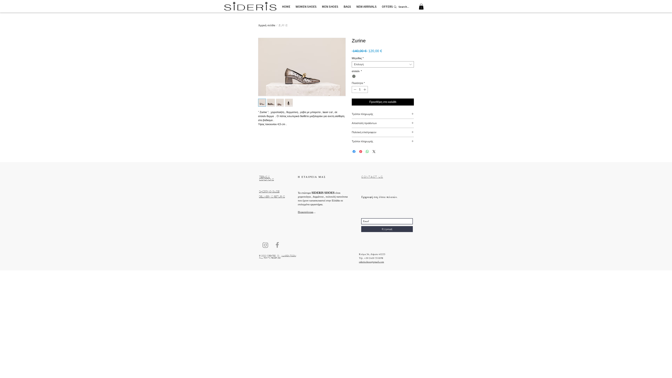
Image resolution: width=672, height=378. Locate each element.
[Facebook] (277, 245)
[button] (306, 7)
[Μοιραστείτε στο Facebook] (354, 151)
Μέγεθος (358, 58)
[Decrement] (354, 89)
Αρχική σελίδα (266, 25)
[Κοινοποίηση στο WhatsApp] (367, 151)
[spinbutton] (360, 89)
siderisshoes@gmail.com (371, 261)
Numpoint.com (288, 255)
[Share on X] (374, 151)
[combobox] (383, 64)
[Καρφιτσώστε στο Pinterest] (361, 151)
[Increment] (365, 89)
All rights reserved (270, 258)
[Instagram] (265, 245)
